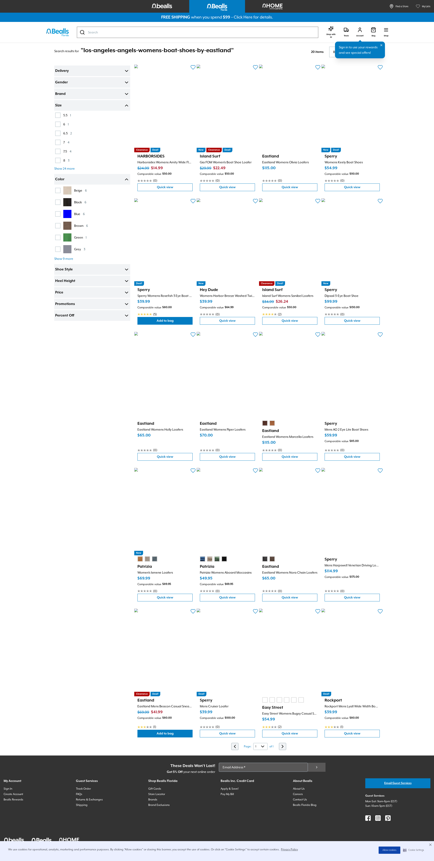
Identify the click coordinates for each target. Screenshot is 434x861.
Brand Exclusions (159, 805)
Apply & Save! (229, 788)
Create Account (13, 794)
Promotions (65, 304)
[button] (413, 850)
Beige (80, 190)
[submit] (317, 767)
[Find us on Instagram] (378, 818)
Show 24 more (64, 168)
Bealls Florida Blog (304, 805)
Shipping (81, 805)
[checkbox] (58, 115)
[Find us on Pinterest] (388, 818)
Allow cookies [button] (389, 850)
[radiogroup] (268, 423)
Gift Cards (154, 788)
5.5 (67, 115)
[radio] (265, 423)
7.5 (67, 151)
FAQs (79, 794)
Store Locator (156, 794)
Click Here (243, 17)
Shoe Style (64, 269)
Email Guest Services (398, 783)
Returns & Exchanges (89, 799)
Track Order (83, 788)
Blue (79, 214)
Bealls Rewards (13, 799)
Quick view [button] (175, 188)
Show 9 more (63, 258)
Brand (60, 94)
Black (80, 202)
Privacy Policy (289, 849)
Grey (79, 249)
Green (80, 237)
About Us (299, 788)
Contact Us (300, 799)
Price (59, 293)
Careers (298, 794)
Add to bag (175, 322)
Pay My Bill (227, 794)
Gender (61, 82)
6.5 (67, 133)
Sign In (8, 788)
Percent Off (64, 316)
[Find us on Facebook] (368, 818)
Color (59, 179)
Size (58, 105)
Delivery (62, 71)
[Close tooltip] (381, 45)
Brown (81, 226)
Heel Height (65, 281)
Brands (152, 799)
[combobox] (197, 32)
